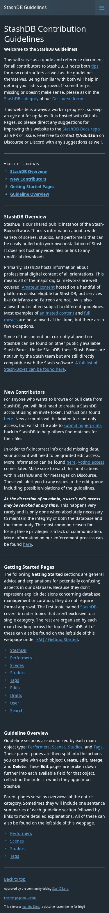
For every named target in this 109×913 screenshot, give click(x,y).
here (8, 418)
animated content (57, 313)
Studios (17, 672)
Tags (14, 680)
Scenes (17, 665)
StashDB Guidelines (25, 7)
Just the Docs (31, 907)
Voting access (91, 462)
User (14, 703)
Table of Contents (23, 164)
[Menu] (102, 7)
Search (17, 710)
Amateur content (38, 287)
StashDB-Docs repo (81, 129)
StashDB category (21, 98)
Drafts (16, 695)
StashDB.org (60, 889)
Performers (21, 658)
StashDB (88, 607)
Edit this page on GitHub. (20, 898)
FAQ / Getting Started (57, 639)
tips (95, 66)
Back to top (15, 879)
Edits (15, 688)
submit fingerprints (83, 425)
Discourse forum (68, 98)
